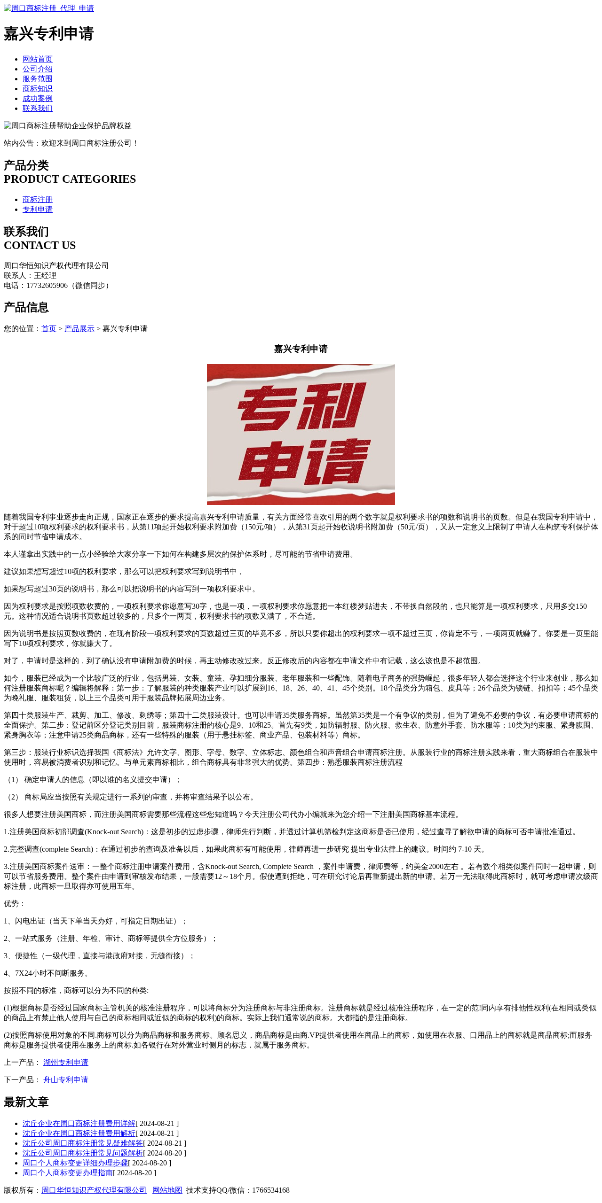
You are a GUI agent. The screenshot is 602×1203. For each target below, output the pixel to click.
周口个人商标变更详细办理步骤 (75, 1163)
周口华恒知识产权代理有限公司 (94, 1190)
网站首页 (38, 59)
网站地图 (167, 1190)
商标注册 (38, 199)
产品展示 (79, 329)
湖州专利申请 (65, 1062)
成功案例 (38, 98)
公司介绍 (38, 69)
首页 (48, 329)
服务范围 (38, 79)
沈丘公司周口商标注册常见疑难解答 (83, 1143)
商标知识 (38, 89)
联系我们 (38, 108)
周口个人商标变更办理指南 (68, 1173)
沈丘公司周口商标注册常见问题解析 (83, 1153)
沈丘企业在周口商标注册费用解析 (79, 1133)
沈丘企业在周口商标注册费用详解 (79, 1123)
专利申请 (38, 209)
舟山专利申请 (65, 1080)
